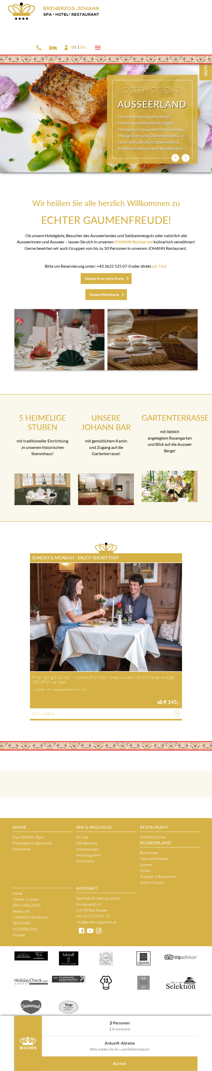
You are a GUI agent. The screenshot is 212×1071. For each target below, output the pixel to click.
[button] (175, 158)
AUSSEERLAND (155, 842)
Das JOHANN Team (28, 837)
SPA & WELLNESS (94, 827)
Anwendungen (87, 849)
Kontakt (19, 935)
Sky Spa (82, 837)
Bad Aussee (149, 852)
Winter (145, 870)
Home (19, 827)
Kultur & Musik (152, 882)
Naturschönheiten (154, 858)
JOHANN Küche (153, 837)
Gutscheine (21, 849)
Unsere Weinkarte (104, 294)
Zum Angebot (43, 713)
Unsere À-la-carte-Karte (104, 278)
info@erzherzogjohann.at (96, 922)
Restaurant (154, 827)
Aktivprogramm (88, 855)
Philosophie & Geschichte (32, 843)
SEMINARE (22, 923)
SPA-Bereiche (86, 843)
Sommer (146, 864)
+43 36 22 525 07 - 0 (92, 916)
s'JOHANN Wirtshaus (30, 917)
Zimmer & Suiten (26, 899)
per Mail (159, 266)
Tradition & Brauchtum (158, 876)
